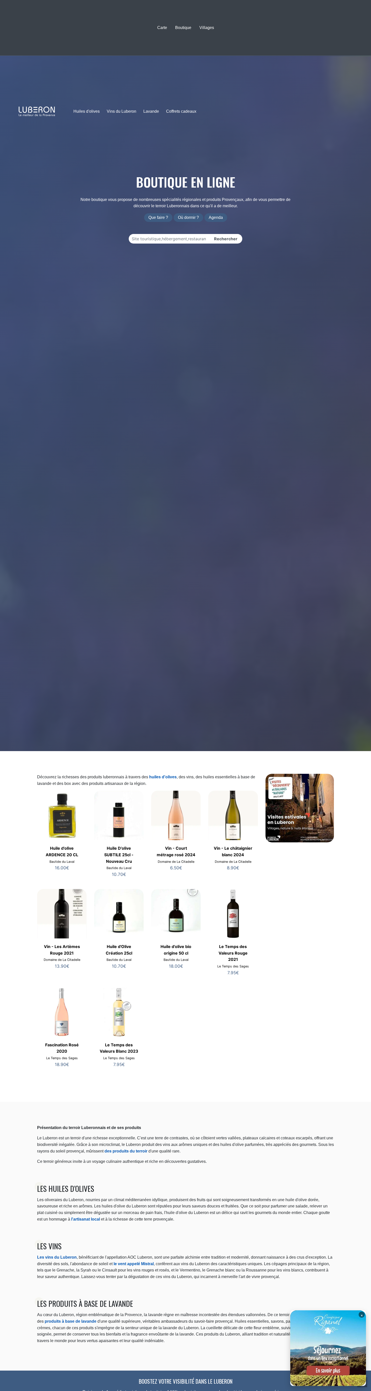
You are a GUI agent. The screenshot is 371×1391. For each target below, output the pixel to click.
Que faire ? (158, 217)
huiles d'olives (163, 777)
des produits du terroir (125, 1151)
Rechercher (225, 238)
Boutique (183, 27)
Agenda (216, 217)
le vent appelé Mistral (133, 1264)
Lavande (151, 111)
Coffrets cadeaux (181, 111)
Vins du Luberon (121, 111)
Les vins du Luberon (57, 1257)
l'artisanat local (85, 1219)
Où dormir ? (188, 217)
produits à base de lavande (70, 1321)
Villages (206, 27)
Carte (162, 27)
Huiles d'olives (86, 111)
